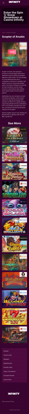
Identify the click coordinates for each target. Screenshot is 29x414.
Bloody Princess (14, 300)
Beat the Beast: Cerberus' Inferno (14, 282)
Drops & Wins (7, 379)
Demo (12, 52)
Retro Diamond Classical (14, 137)
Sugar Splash (14, 210)
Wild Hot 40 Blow (15, 319)
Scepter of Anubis (14, 264)
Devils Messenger (14, 337)
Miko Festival (14, 155)
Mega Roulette (8, 363)
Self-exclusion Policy (8, 401)
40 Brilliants (14, 228)
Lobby (3, 32)
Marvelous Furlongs (14, 173)
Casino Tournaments (9, 371)
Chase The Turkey (14, 246)
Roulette (6, 351)
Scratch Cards (8, 355)
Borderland (14, 192)
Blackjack (6, 359)
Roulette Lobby (8, 367)
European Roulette (9, 375)
